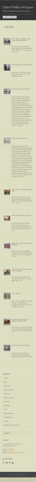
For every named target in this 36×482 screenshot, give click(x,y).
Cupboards (7, 386)
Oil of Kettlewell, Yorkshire (19, 138)
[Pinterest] (10, 463)
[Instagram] (7, 463)
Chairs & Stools (8, 390)
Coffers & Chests (9, 398)
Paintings (7, 405)
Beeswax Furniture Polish (11, 425)
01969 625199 (10, 449)
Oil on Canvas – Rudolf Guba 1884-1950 (22, 190)
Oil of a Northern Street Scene (21, 89)
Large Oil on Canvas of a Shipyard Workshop (22, 244)
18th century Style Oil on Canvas (21, 215)
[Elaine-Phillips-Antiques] (18, 6)
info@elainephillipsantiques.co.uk (15, 452)
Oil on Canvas (16, 293)
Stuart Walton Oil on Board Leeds (21, 65)
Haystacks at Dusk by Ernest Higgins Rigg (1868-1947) (20, 320)
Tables (6, 378)
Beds (5, 382)
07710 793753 (10, 451)
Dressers (6, 394)
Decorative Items (9, 413)
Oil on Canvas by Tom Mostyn (20, 345)
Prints (5, 409)
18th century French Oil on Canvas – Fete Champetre (22, 270)
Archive (6, 421)
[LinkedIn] (13, 463)
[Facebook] (4, 463)
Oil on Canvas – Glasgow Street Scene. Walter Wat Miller (21, 39)
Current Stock (8, 417)
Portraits (6, 401)
